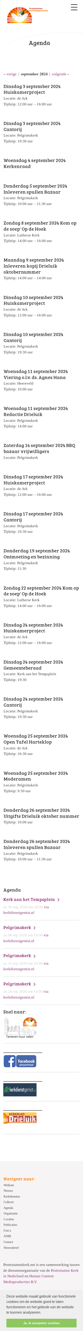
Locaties (9, 1219)
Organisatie (11, 1213)
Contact (8, 1242)
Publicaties (10, 1224)
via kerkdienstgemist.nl (29, 906)
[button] (42, 1312)
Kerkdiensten (12, 1196)
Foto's (7, 1230)
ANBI (7, 1236)
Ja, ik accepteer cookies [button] (41, 1323)
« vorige (10, 74)
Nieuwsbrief (11, 1247)
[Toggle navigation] (74, 7)
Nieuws (8, 1190)
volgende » (60, 74)
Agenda (8, 1208)
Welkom (9, 1185)
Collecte (9, 1202)
